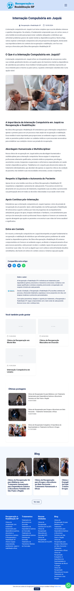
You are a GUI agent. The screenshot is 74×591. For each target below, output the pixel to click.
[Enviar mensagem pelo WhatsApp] (68, 585)
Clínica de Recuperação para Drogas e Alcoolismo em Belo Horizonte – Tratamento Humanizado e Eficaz (46, 484)
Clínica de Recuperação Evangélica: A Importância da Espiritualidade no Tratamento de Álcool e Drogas (61, 559)
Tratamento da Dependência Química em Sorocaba (29, 529)
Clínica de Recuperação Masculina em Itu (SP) (45, 540)
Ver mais (37, 502)
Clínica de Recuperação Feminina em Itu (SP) (44, 524)
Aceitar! (37, 589)
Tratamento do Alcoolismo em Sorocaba (26, 522)
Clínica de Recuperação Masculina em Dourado (49, 341)
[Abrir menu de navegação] (66, 5)
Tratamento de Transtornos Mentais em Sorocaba (28, 544)
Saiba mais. (58, 586)
